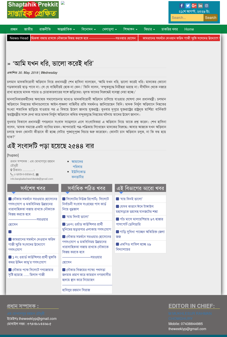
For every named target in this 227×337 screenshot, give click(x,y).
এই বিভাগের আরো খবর (140, 188)
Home (189, 29)
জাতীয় (28, 29)
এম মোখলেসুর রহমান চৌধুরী (26, 313)
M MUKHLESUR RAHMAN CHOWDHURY (190, 316)
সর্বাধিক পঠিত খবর (86, 188)
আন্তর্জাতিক (65, 29)
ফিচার (148, 29)
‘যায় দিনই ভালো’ (77, 216)
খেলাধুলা (108, 29)
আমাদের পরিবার (77, 164)
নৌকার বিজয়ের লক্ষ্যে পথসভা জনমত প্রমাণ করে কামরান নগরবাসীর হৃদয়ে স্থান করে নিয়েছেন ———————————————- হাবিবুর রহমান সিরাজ (87, 279)
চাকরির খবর (170, 29)
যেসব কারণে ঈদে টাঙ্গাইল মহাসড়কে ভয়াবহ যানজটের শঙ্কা (137, 209)
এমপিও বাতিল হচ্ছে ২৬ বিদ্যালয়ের (133, 246)
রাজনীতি (45, 29)
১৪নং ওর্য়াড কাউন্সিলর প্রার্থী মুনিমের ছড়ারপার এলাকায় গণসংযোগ (86, 226)
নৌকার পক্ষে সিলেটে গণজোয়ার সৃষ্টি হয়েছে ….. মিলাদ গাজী (30, 272)
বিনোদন (88, 29)
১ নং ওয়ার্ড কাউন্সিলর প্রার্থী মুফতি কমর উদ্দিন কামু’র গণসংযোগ (32, 259)
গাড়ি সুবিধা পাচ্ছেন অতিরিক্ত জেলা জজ (140, 234)
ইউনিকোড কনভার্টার (79, 174)
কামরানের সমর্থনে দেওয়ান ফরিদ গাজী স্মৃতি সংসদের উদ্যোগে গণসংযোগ (31, 244)
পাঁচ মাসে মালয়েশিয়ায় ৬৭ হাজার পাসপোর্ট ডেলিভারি (139, 221)
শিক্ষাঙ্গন (129, 29)
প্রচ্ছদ (14, 29)
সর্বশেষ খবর (33, 188)
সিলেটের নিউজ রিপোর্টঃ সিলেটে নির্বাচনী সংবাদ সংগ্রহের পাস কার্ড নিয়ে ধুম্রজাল (85, 203)
